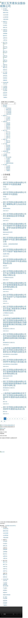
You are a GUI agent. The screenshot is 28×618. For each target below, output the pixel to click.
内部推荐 (5, 95)
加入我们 (5, 89)
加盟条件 (8, 161)
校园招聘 (5, 93)
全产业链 (5, 72)
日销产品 (8, 136)
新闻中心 (5, 21)
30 (4, 421)
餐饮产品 (5, 67)
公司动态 (5, 23)
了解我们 (5, 97)
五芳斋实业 (5, 10)
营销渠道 (5, 78)
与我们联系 (5, 19)
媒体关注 (5, 35)
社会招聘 (5, 90)
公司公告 (5, 84)
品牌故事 (5, 31)
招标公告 (5, 27)
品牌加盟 (5, 87)
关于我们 (5, 9)
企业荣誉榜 (5, 17)
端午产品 (8, 133)
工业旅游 (5, 86)
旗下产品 (5, 42)
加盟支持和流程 (9, 163)
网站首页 (5, 105)
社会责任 (5, 25)
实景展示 (8, 160)
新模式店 (5, 69)
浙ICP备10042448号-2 (10, 525)
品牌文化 (5, 29)
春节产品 (8, 132)
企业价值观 (5, 15)
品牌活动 (5, 38)
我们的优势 (8, 157)
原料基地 (5, 75)
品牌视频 (5, 33)
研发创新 (5, 73)
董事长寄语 (5, 12)
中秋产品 (8, 135)
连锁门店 (5, 66)
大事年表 (5, 40)
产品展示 (8, 158)
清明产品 (8, 138)
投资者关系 (5, 82)
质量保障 (5, 80)
